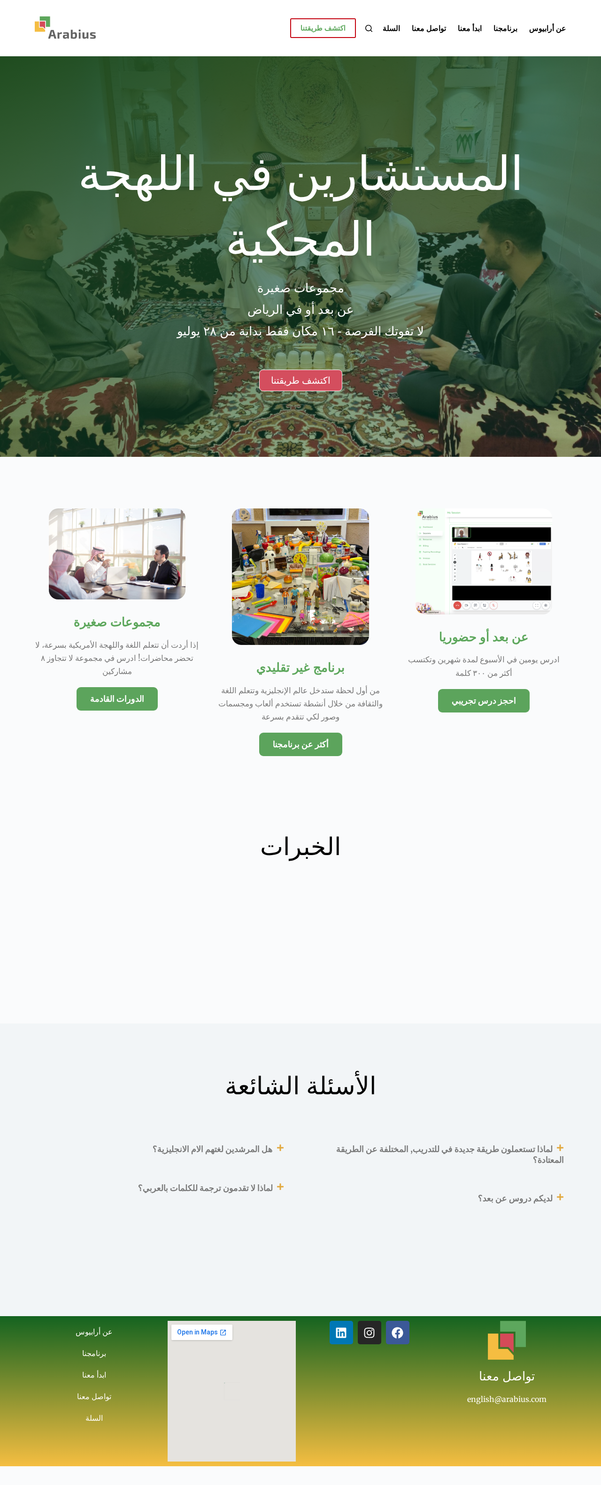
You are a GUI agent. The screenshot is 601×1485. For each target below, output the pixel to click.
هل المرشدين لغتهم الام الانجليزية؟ (213, 1149)
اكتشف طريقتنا (323, 27)
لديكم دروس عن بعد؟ (515, 1198)
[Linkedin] (341, 1332)
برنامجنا (505, 28)
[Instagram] (369, 1332)
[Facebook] (397, 1332)
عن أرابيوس (547, 28)
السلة (391, 28)
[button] (440, 1154)
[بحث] (368, 28)
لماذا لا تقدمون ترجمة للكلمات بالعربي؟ (205, 1187)
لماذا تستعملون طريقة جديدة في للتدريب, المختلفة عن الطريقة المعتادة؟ (450, 1154)
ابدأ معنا (470, 28)
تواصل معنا (429, 28)
